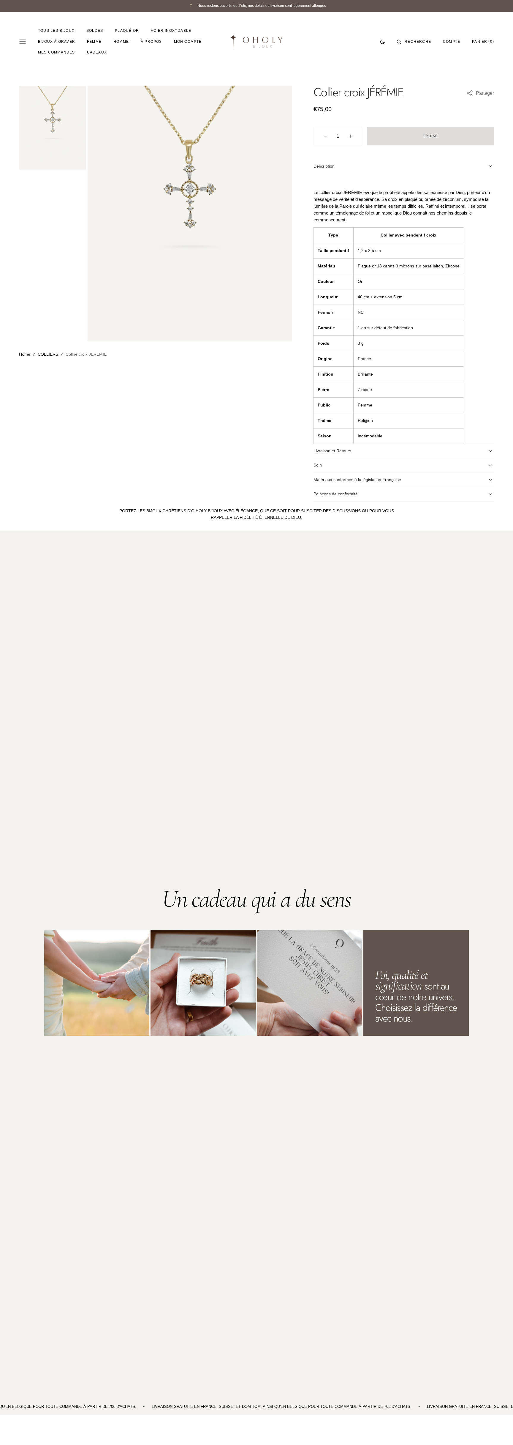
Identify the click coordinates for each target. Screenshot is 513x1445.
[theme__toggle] (382, 41)
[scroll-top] (499, 1431)
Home (24, 354)
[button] (414, 41)
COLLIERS (48, 354)
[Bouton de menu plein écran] (22, 41)
